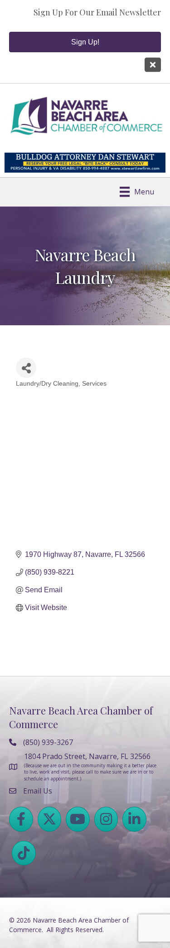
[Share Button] (26, 367)
